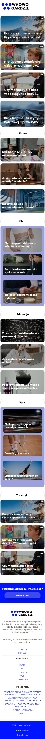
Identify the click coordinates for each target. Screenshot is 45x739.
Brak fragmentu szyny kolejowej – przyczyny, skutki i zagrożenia (21, 120)
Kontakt (22, 653)
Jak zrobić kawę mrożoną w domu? (20, 296)
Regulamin (22, 735)
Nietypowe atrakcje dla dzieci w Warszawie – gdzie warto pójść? (22, 63)
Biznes (23, 133)
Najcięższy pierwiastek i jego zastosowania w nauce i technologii (23, 699)
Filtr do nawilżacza (22, 710)
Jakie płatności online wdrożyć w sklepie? (16, 179)
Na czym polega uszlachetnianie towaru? (18, 205)
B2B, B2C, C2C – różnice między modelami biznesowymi (17, 154)
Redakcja (22, 649)
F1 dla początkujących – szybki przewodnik (20, 426)
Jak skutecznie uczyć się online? (18, 360)
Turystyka (23, 495)
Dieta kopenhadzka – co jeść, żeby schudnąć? (20, 245)
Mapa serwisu (22, 730)
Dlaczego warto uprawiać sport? (21, 477)
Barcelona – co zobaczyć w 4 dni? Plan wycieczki (22, 705)
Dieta (22, 221)
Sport (22, 402)
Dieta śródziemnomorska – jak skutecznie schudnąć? (20, 270)
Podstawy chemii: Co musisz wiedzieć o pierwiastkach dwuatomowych (20, 386)
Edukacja (23, 314)
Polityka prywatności (22, 725)
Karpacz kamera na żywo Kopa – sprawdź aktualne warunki (24, 35)
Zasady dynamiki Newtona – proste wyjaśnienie (20, 335)
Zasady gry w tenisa (17, 453)
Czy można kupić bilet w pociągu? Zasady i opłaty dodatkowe (21, 92)
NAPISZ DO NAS (22, 595)
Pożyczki (22, 713)
